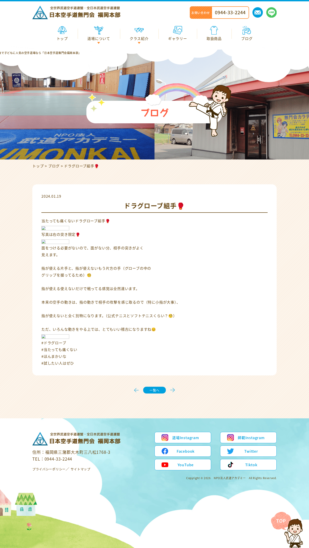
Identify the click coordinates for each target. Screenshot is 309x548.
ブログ (53, 166)
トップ (38, 166)
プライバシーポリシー (49, 469)
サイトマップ (80, 469)
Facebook (186, 451)
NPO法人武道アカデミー (230, 478)
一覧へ (154, 390)
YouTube (186, 464)
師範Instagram (251, 437)
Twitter (251, 451)
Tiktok (251, 464)
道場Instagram (185, 437)
